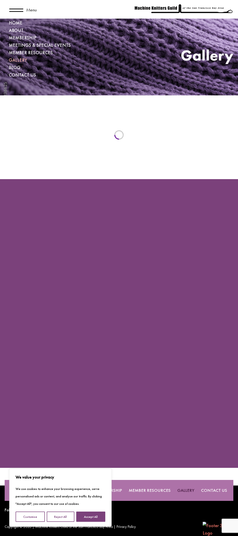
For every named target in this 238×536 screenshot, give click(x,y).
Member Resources (31, 53)
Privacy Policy (126, 527)
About (16, 30)
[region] (60, 498)
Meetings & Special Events (40, 45)
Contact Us (22, 75)
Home (15, 23)
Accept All (91, 517)
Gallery (18, 60)
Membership (22, 38)
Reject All (60, 517)
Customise (30, 517)
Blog (14, 67)
